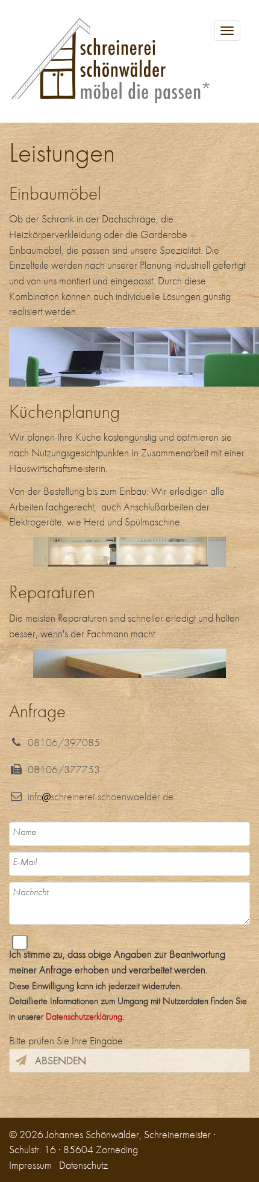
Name (24, 831)
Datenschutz (83, 1165)
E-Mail (25, 862)
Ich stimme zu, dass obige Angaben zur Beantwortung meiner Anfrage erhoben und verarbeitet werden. (128, 985)
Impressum (30, 1165)
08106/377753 (61, 769)
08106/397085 (61, 742)
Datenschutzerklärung (84, 1016)
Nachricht (30, 892)
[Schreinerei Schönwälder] (129, 61)
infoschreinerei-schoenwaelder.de (98, 796)
